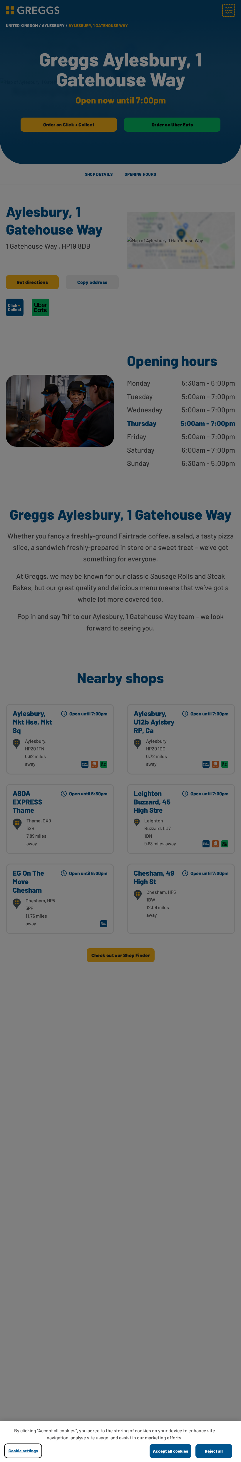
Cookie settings (23, 1450)
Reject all (214, 1450)
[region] (120, 1441)
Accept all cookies (170, 1450)
